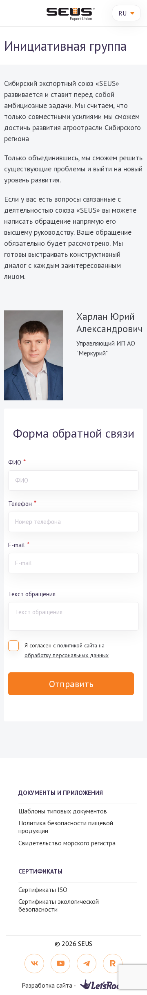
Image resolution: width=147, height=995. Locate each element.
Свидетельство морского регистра (67, 843)
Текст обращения (32, 594)
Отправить (71, 684)
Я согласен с (66, 650)
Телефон (20, 504)
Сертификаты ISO (42, 889)
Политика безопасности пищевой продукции (65, 827)
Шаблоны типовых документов (62, 811)
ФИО (14, 462)
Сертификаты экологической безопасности (58, 905)
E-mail (16, 545)
